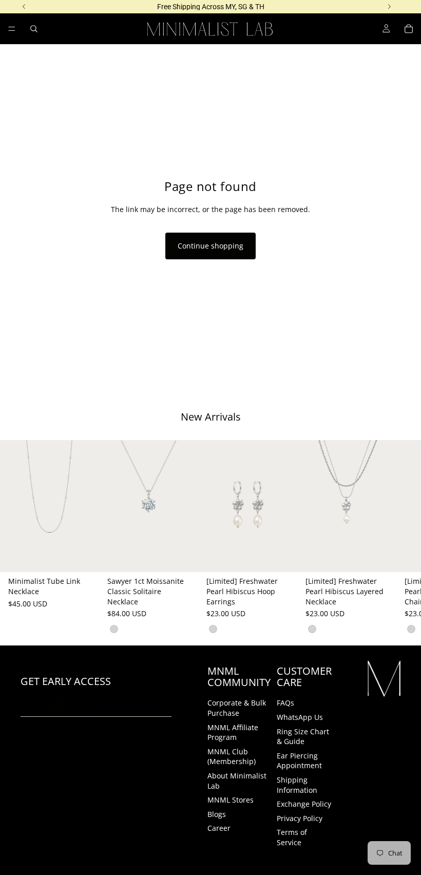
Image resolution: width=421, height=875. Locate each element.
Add (91, 556)
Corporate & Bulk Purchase (236, 708)
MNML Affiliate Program (232, 732)
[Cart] (408, 28)
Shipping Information (297, 785)
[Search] (34, 28)
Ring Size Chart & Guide (303, 737)
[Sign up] (160, 704)
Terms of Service (292, 837)
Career (219, 828)
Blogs (216, 814)
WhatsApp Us (300, 717)
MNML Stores (230, 800)
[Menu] (12, 29)
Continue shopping (210, 246)
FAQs (285, 703)
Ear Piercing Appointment (299, 761)
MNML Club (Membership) (231, 757)
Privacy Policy (299, 818)
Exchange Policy (304, 804)
